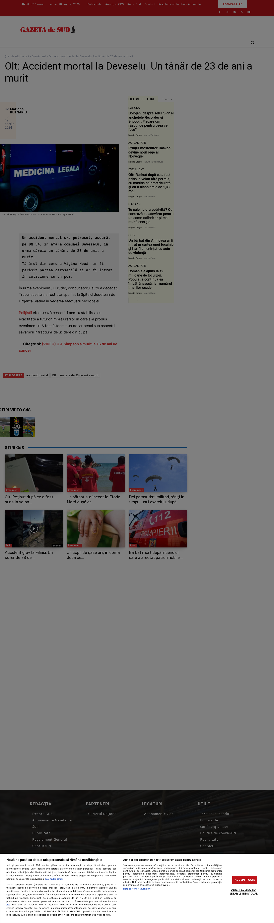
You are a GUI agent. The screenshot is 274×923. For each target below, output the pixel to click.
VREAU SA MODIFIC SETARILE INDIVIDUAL (243, 892)
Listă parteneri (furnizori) (137, 888)
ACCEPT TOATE (245, 879)
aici (8, 904)
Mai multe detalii (54, 879)
